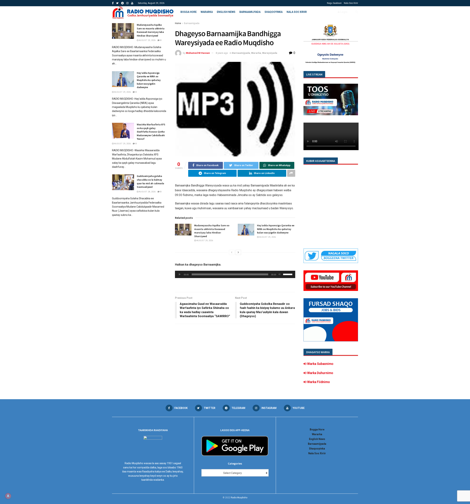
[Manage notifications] (8, 496)
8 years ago (222, 53)
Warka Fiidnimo (318, 382)
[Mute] (279, 274)
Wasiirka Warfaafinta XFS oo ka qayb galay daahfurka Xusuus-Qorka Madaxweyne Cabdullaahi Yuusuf (151, 131)
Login (343, 11)
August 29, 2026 (204, 240)
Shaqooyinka (274, 11)
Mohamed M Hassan (198, 53)
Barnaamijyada (250, 11)
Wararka (207, 11)
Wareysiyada (269, 53)
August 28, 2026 (147, 192)
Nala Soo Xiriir (351, 3)
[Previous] (231, 252)
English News (226, 11)
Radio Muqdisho (239, 497)
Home (178, 23)
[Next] (238, 252)
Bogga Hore (188, 11)
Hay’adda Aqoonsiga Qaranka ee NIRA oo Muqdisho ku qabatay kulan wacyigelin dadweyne (275, 229)
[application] (235, 274)
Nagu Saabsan (334, 3)
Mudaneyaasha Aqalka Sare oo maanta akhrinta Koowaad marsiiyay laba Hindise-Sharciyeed (211, 231)
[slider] (288, 274)
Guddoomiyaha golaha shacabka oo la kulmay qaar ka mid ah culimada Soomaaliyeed (150, 181)
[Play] (180, 274)
